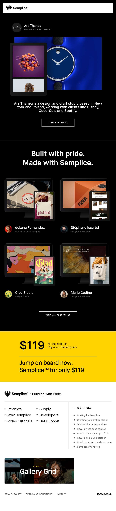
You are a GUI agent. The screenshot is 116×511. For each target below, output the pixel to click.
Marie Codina (81, 293)
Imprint (61, 494)
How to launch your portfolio (90, 433)
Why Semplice (18, 415)
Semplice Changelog (86, 446)
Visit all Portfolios (58, 315)
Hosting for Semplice (86, 415)
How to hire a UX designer (89, 438)
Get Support (48, 421)
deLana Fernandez (30, 228)
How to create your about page (92, 442)
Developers (47, 415)
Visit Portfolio (58, 123)
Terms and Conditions (39, 494)
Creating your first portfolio (90, 420)
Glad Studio (24, 293)
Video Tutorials (18, 421)
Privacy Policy (13, 494)
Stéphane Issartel (85, 228)
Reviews (13, 409)
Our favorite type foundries (90, 424)
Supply (43, 409)
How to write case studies (89, 429)
